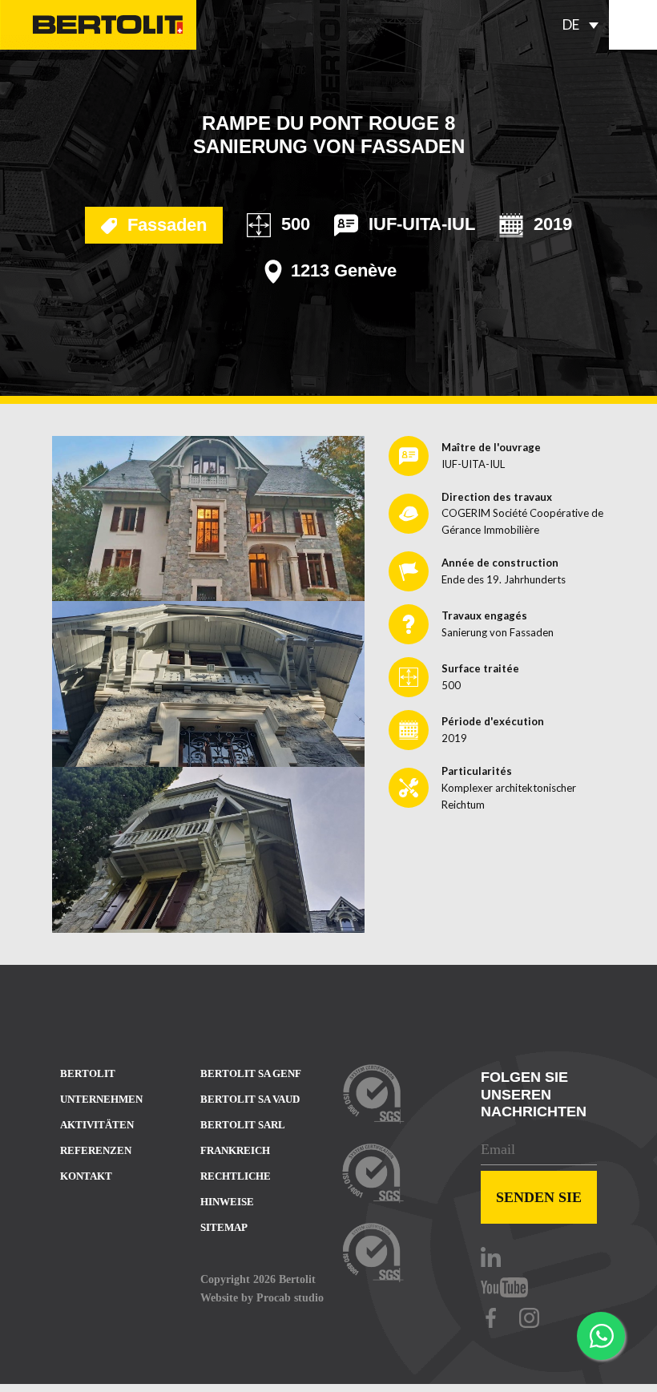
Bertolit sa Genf (250, 1073)
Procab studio (290, 1297)
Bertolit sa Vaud (250, 1099)
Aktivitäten (97, 1125)
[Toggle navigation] (633, 25)
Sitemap (224, 1227)
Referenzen (95, 1150)
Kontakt (86, 1176)
